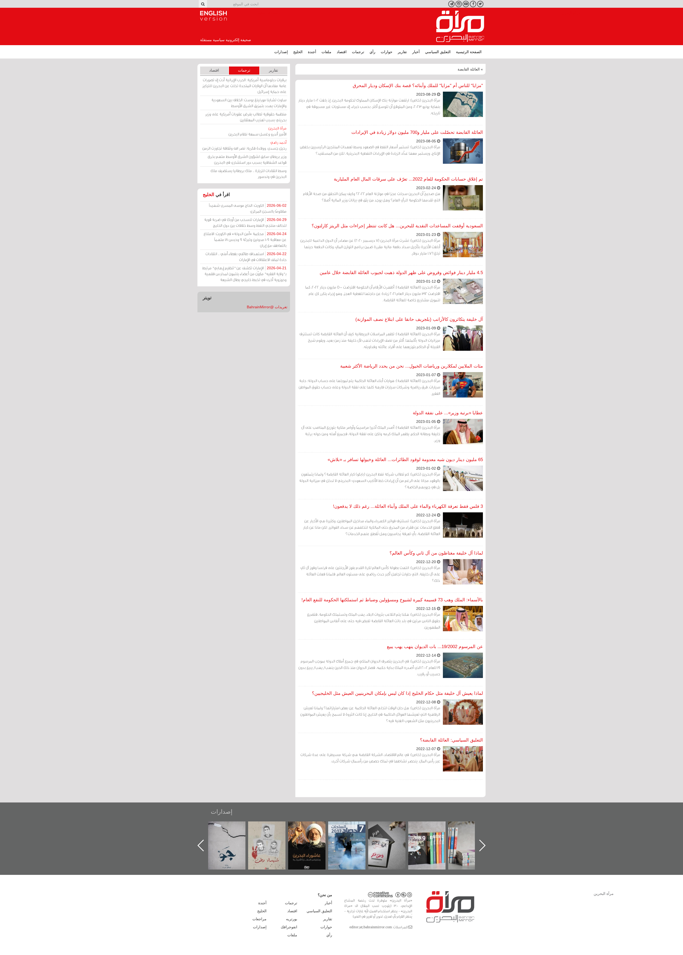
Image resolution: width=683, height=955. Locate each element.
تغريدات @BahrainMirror (267, 307)
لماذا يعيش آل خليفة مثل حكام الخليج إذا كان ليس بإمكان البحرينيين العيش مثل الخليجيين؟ (397, 693)
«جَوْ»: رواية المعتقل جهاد (272, 830)
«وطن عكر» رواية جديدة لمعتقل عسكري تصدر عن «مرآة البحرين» (432, 837)
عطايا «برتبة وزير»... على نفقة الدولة (448, 412)
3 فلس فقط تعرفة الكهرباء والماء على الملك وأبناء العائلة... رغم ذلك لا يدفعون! (408, 506)
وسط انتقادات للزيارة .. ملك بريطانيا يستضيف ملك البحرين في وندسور (249, 173)
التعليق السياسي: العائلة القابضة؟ (451, 740)
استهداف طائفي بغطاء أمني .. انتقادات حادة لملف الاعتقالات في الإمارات (246, 256)
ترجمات (358, 52)
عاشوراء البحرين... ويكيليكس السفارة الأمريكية (352, 833)
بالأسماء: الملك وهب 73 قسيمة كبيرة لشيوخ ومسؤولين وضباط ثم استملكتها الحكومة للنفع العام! (392, 599)
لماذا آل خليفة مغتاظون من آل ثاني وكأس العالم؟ (436, 553)
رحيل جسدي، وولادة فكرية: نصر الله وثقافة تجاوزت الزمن (244, 145)
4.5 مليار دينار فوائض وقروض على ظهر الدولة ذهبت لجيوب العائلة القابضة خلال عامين (401, 272)
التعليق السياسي (438, 52)
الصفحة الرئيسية (469, 52)
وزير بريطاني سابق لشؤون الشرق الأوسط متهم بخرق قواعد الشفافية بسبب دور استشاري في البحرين (247, 159)
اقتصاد (342, 52)
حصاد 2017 (392, 827)
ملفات (326, 52)
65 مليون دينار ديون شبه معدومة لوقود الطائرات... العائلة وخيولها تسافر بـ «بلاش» (405, 459)
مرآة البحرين (460, 26)
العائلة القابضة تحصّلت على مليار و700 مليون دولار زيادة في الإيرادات (417, 132)
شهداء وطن (312, 827)
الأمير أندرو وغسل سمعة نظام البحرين (257, 131)
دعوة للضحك (232, 827)
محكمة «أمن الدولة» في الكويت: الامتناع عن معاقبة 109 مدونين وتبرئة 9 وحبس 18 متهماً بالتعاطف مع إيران (245, 239)
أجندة (312, 52)
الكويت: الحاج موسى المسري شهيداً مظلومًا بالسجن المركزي (248, 208)
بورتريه (291, 919)
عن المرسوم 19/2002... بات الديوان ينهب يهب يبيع (435, 646)
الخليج (298, 52)
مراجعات (259, 919)
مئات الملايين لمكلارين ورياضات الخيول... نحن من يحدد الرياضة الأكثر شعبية (411, 366)
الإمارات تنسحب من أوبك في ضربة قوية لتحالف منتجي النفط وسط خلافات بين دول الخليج (245, 222)
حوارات (386, 52)
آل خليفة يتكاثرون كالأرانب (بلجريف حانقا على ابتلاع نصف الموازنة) (419, 319)
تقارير (402, 52)
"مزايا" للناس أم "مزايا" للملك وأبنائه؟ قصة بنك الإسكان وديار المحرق (418, 85)
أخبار (416, 52)
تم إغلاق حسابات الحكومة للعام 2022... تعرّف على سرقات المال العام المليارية (408, 179)
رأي (372, 52)
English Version (213, 15)
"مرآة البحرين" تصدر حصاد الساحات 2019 (472, 833)
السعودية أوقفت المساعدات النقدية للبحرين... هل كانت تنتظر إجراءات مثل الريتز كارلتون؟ (397, 225)
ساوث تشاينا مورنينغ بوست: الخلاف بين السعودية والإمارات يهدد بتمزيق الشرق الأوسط (249, 102)
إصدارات (281, 52)
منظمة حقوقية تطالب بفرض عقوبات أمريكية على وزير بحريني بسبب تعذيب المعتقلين (246, 117)
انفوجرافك (289, 927)
